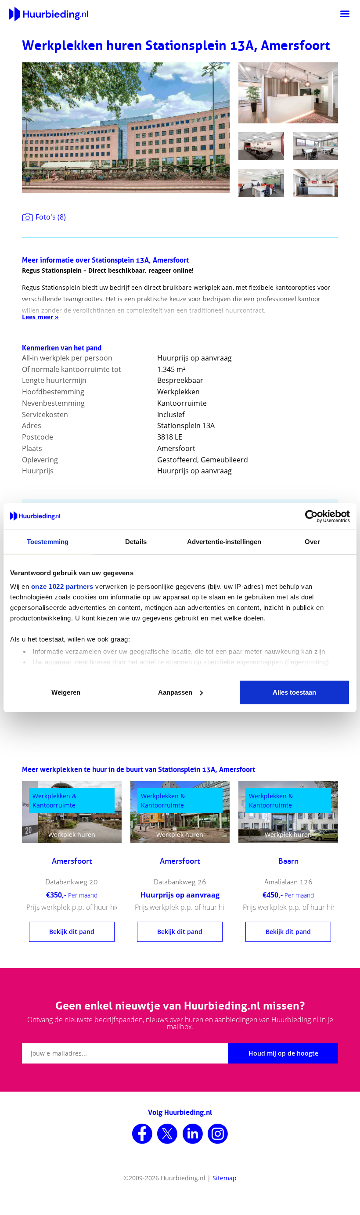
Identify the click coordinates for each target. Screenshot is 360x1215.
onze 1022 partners (62, 586)
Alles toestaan (294, 692)
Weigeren (65, 692)
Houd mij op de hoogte (283, 1053)
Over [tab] (312, 541)
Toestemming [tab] (47, 541)
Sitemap (224, 1178)
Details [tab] (136, 541)
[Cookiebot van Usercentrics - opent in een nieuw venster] (311, 516)
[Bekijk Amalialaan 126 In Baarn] (288, 812)
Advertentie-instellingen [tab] (224, 541)
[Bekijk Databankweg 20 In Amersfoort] (72, 812)
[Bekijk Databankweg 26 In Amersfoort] (180, 812)
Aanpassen (175, 692)
